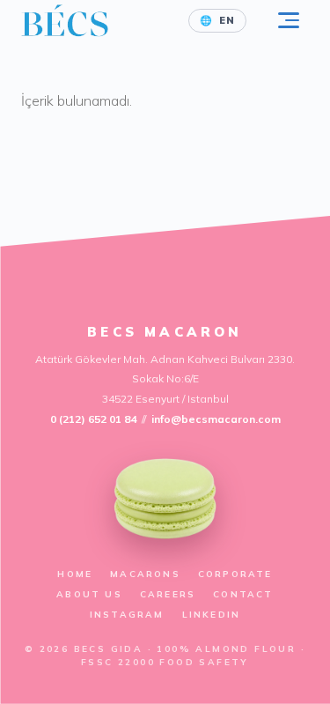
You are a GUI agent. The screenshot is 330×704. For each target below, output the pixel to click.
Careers (167, 594)
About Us (89, 594)
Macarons (145, 574)
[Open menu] (288, 20)
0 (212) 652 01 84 (93, 419)
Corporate (235, 574)
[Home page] (64, 20)
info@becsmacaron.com (216, 419)
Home (74, 574)
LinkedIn (211, 614)
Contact (243, 594)
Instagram (127, 614)
